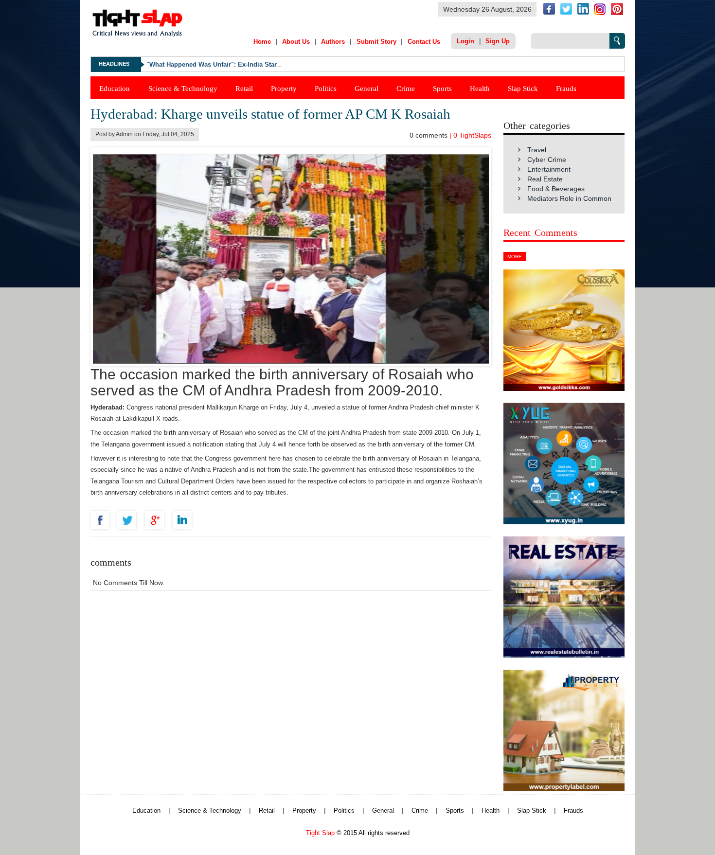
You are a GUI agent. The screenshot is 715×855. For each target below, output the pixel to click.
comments (429, 135)
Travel (536, 150)
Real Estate (545, 179)
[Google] (157, 520)
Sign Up (497, 41)
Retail (244, 88)
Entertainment (549, 169)
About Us (296, 41)
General (366, 88)
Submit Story (376, 41)
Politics (326, 88)
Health (480, 88)
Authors (333, 41)
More (514, 256)
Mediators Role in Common (569, 198)
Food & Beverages (556, 189)
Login (465, 41)
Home (262, 41)
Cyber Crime (546, 159)
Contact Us (424, 41)
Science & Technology (182, 88)
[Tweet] (129, 520)
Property (284, 88)
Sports (442, 88)
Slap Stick (523, 88)
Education (114, 88)
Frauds (566, 88)
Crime (405, 88)
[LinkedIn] (184, 520)
